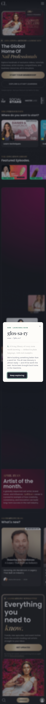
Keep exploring (17, 375)
